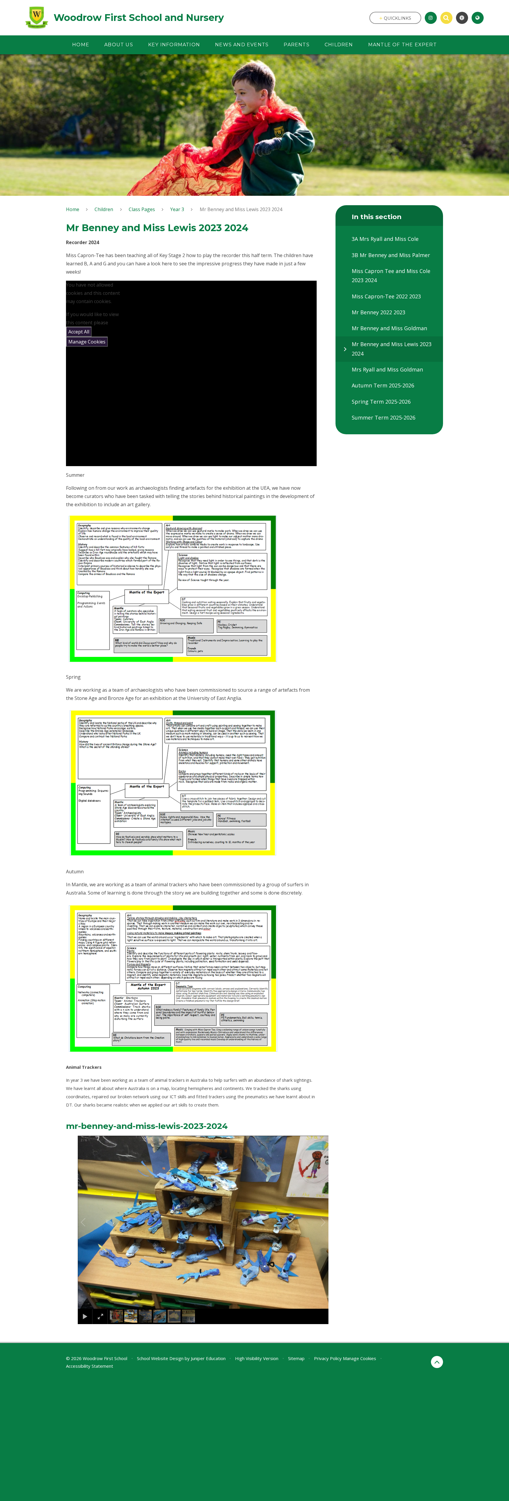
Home (72, 209)
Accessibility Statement (89, 1366)
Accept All (78, 331)
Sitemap (296, 1358)
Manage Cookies (86, 341)
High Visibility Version (256, 1358)
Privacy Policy (328, 1358)
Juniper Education (208, 1358)
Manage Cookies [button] (359, 1358)
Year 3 (177, 209)
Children (104, 209)
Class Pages (142, 209)
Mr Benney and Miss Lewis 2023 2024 (241, 209)
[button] (90, 1222)
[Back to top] (437, 1362)
